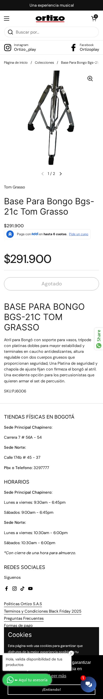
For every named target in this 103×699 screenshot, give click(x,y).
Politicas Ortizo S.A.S (23, 604)
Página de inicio (16, 62)
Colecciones (44, 62)
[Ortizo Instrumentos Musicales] (50, 18)
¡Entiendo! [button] (51, 689)
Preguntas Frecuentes (24, 618)
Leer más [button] (57, 676)
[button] (93, 18)
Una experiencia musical (52, 5)
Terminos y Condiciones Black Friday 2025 (42, 611)
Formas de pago (18, 625)
